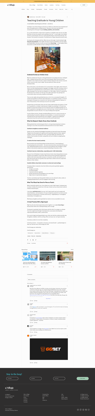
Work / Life (61, 9)
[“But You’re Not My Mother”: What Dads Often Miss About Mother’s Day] (30, 256)
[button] (71, 9)
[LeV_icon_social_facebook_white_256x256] (81, 410)
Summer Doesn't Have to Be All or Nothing (65, 263)
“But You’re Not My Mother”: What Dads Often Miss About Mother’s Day (29, 263)
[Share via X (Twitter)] (30, 239)
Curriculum (51, 9)
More (66, 9)
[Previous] (24, 1)
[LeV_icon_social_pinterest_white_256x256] (83, 410)
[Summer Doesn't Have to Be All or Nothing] (65, 256)
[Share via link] (35, 239)
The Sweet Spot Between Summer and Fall (46, 263)
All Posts (23, 9)
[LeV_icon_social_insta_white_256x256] (78, 410)
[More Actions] (67, 286)
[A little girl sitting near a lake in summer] (47, 256)
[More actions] (67, 17)
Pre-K (56, 9)
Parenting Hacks (39, 9)
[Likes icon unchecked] (30, 300)
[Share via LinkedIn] (33, 239)
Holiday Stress (38, 235)
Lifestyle (32, 9)
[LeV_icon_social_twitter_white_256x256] (89, 410)
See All (72, 249)
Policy (28, 9)
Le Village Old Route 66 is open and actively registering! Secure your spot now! (48, 1)
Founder (45, 9)
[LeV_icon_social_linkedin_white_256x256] (86, 410)
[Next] (71, 1)
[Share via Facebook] (27, 239)
